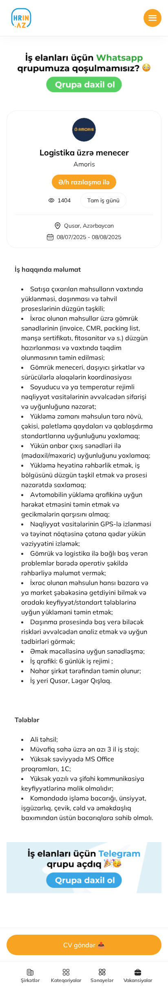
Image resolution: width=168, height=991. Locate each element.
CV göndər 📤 (84, 945)
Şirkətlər (30, 980)
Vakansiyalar (138, 980)
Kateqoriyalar (66, 980)
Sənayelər (102, 980)
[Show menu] (152, 18)
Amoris (84, 164)
